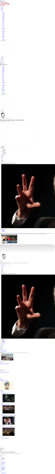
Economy (3, 77)
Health (3, 88)
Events (2, 9)
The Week (4, 89)
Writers (3, 16)
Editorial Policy (2, 459)
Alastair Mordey (1, 379)
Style (3, 34)
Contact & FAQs (3, 457)
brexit (1, 345)
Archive (2, 10)
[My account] (11, 4)
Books (3, 37)
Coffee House (2, 74)
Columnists (4, 90)
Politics (3, 12)
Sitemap (2, 464)
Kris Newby (2, 436)
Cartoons (3, 39)
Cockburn (4, 66)
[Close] (0, 450)
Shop (1, 11)
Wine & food (4, 85)
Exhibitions (4, 26)
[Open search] (1, 62)
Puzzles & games (4, 93)
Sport (3, 33)
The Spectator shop (3, 468)
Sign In (10, 4)
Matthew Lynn (2, 414)
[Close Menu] (0, 62)
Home (2, 6)
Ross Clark (1, 362)
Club (3, 19)
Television (4, 82)
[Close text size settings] (1, 147)
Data (3, 23)
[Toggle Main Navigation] (0, 4)
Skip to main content (2, 0)
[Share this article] (1, 158)
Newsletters (2, 60)
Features (3, 36)
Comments (3, 265)
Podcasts (2, 8)
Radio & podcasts (4, 28)
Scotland (3, 24)
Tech (3, 67)
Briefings (3, 71)
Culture (3, 13)
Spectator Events (3, 469)
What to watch (4, 31)
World (3, 22)
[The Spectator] (5, 4)
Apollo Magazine (3, 467)
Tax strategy (2, 463)
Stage (3, 29)
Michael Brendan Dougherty (3, 349)
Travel (3, 32)
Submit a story (2, 458)
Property (3, 86)
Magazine (4, 14)
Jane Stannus (2, 425)
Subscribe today (2, 472)
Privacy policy (2, 462)
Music (3, 81)
